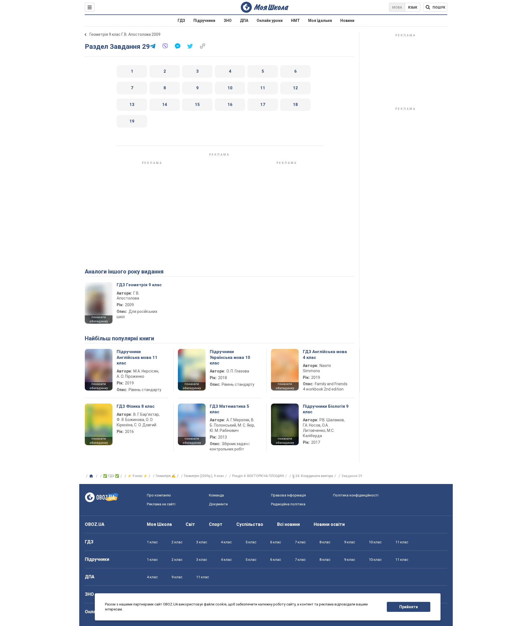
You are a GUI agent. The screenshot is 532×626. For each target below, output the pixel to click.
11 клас (401, 542)
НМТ (295, 20)
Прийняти (408, 607)
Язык (412, 7)
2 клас (177, 542)
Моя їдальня (320, 20)
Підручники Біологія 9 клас (326, 409)
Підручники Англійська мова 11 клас (137, 357)
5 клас (250, 542)
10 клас (375, 542)
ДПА (244, 20)
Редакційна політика (288, 504)
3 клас (201, 542)
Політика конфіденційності (355, 495)
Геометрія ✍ (166, 476)
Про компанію (159, 495)
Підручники (204, 20)
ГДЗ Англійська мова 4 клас (325, 354)
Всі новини (288, 524)
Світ (190, 524)
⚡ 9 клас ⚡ (137, 476)
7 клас (300, 542)
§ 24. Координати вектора (312, 476)
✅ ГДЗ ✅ (111, 476)
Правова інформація (288, 495)
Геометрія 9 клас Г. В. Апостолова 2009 (124, 34)
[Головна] (92, 476)
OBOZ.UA (94, 524)
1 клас (152, 542)
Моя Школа (159, 524)
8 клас (324, 542)
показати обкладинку (98, 319)
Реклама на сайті (161, 504)
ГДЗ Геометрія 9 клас (139, 284)
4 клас (226, 542)
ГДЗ (181, 20)
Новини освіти (329, 524)
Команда (216, 495)
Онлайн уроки (270, 20)
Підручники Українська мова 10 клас (230, 357)
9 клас (349, 542)
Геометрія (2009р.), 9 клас (204, 476)
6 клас (275, 542)
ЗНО (228, 20)
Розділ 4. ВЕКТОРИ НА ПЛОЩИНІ (258, 476)
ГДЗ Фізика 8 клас (136, 406)
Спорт (215, 524)
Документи (218, 504)
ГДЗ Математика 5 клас (229, 409)
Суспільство (249, 524)
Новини (347, 20)
